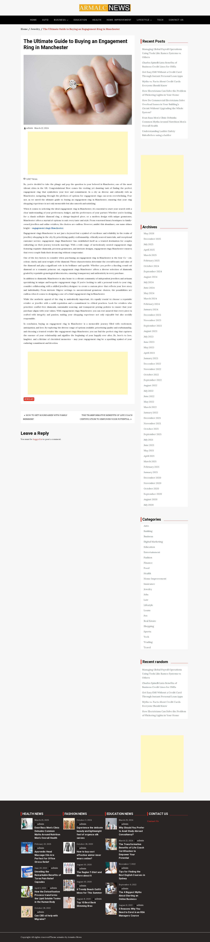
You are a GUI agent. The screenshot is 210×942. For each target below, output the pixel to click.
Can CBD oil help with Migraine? (46, 917)
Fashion (148, 557)
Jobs (146, 594)
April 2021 (149, 456)
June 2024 (149, 287)
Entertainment (152, 552)
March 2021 (150, 461)
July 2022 (148, 390)
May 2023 (149, 347)
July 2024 (149, 282)
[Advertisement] (78, 153)
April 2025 (149, 249)
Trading (148, 642)
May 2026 (149, 233)
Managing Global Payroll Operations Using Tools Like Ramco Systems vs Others (162, 53)
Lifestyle (143, 20)
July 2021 (148, 439)
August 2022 (150, 385)
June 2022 (149, 396)
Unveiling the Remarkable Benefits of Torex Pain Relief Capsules (48, 876)
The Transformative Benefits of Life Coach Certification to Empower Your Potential (131, 851)
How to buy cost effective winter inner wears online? (89, 855)
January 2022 (151, 412)
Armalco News (75, 937)
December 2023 (152, 314)
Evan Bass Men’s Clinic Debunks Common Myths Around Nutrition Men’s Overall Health (164, 121)
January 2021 (151, 472)
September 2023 (153, 325)
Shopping (149, 626)
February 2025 (151, 260)
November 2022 (152, 369)
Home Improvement (119, 20)
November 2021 (152, 423)
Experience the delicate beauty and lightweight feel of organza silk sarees (90, 832)
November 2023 (152, 320)
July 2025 (148, 244)
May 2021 (149, 450)
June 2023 (149, 342)
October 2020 (151, 488)
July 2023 (148, 336)
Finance (148, 562)
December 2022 (152, 363)
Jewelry (29, 399)
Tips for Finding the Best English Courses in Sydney (132, 875)
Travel (147, 647)
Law (146, 599)
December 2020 (152, 477)
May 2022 (149, 401)
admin (29, 128)
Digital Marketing (153, 541)
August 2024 (150, 276)
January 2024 (151, 309)
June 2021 (149, 445)
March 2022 (150, 407)
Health (96, 20)
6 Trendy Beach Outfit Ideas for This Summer (89, 891)
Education (80, 20)
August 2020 (150, 499)
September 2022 (153, 380)
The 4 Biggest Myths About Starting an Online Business (130, 895)
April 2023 (149, 352)
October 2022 (151, 374)
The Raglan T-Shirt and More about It (89, 874)
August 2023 (150, 331)
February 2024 (152, 304)
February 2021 (151, 466)
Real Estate (150, 620)
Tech (160, 20)
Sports (147, 631)
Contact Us (176, 20)
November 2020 (152, 483)
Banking (148, 531)
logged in (37, 439)
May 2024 (149, 293)
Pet (145, 615)
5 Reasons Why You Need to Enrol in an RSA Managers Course (132, 912)
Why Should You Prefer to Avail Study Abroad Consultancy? (131, 831)
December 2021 (152, 418)
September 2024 (153, 271)
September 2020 (153, 493)
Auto (45, 20)
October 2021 (151, 428)
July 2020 (149, 504)
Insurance (149, 583)
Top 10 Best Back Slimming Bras (86, 904)
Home (33, 20)
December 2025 (152, 238)
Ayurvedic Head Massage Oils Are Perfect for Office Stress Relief (45, 856)
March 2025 (150, 255)
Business (60, 20)
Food (146, 568)
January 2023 (151, 358)
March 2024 (150, 298)
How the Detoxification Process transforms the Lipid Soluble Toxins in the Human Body (48, 896)
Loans (147, 610)
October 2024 (151, 266)
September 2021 (152, 434)
